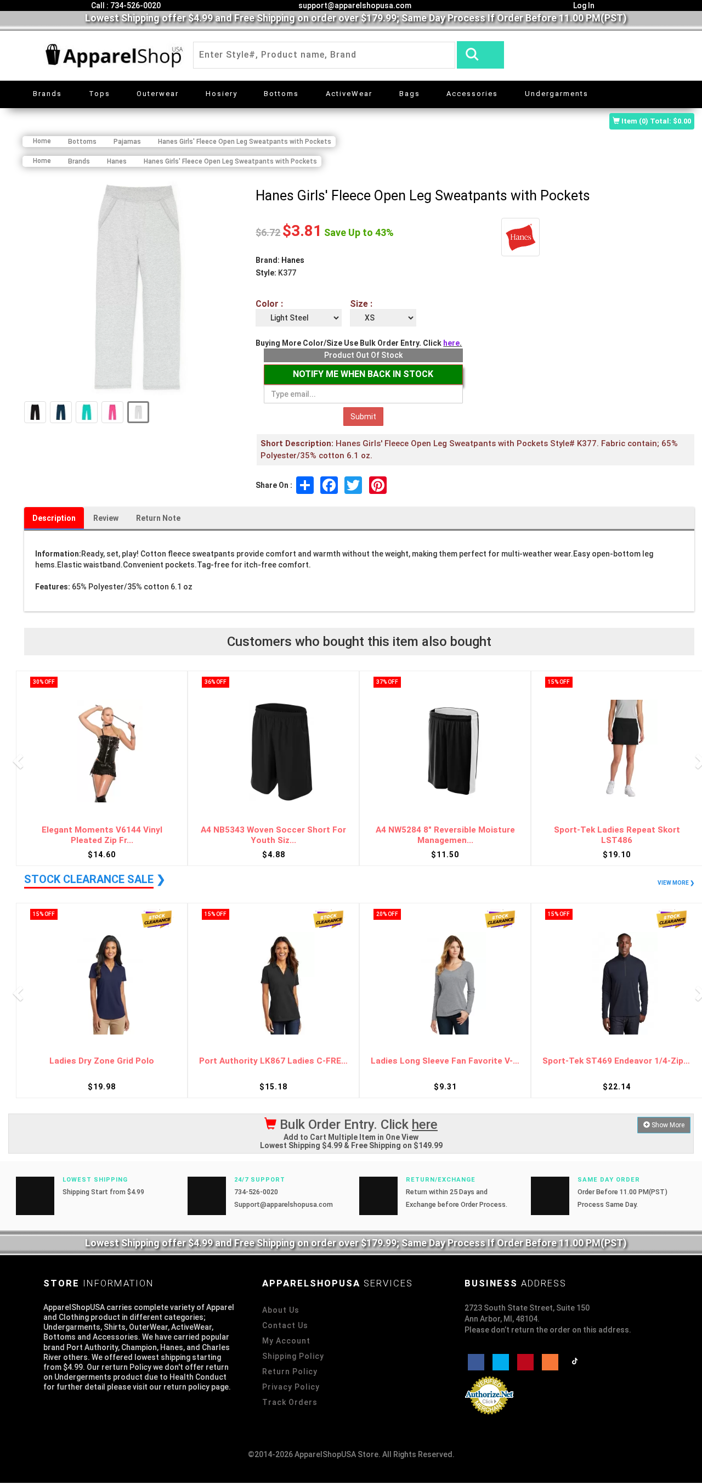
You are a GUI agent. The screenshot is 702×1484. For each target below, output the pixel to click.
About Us (280, 1310)
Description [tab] (54, 518)
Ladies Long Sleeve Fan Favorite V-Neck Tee (445, 1061)
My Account (286, 1340)
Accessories (472, 93)
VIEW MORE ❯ (676, 883)
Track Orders (290, 1402)
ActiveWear (349, 93)
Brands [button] (47, 93)
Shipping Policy (293, 1356)
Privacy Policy (291, 1386)
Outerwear (158, 93)
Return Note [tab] (158, 518)
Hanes (292, 260)
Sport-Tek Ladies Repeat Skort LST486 (617, 835)
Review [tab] (105, 518)
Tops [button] (99, 93)
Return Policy (290, 1371)
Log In (583, 5)
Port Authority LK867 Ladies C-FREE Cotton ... (273, 1061)
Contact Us (285, 1325)
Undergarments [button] (556, 93)
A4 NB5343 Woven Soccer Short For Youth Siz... (273, 835)
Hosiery (221, 93)
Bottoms (281, 93)
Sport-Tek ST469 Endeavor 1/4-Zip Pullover (616, 1061)
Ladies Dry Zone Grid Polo (101, 1061)
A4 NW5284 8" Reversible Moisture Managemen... (445, 835)
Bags (409, 93)
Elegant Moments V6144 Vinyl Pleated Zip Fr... (102, 835)
